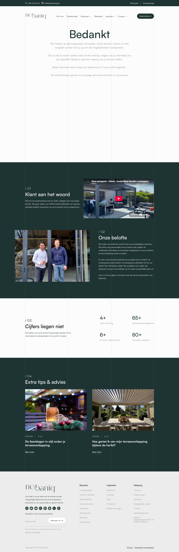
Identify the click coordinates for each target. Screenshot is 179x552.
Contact (137, 508)
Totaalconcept (72, 16)
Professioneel (85, 522)
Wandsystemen (86, 499)
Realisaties (98, 16)
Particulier (83, 517)
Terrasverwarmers (87, 504)
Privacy (130, 547)
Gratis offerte (145, 16)
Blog (109, 499)
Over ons (60, 16)
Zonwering (84, 508)
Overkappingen (86, 490)
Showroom (111, 504)
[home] (37, 16)
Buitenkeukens (85, 513)
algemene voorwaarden (32, 532)
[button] (86, 16)
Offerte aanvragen (114, 508)
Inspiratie (110, 495)
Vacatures (138, 499)
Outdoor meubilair (87, 495)
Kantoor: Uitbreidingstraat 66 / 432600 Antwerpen (144, 519)
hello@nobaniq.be (141, 513)
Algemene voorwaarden (144, 547)
